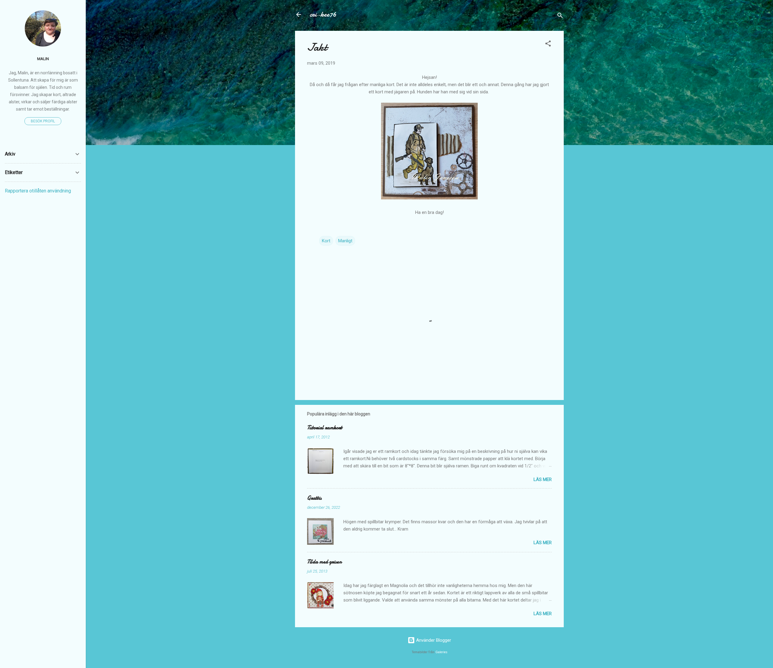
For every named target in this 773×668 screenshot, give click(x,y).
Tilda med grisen (324, 562)
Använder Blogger (433, 640)
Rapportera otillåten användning (38, 191)
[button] (548, 44)
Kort (326, 241)
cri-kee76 (323, 14)
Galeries (441, 652)
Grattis (314, 498)
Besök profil (43, 121)
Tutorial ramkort (324, 427)
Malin (43, 58)
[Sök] (560, 16)
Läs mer (543, 479)
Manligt (345, 241)
